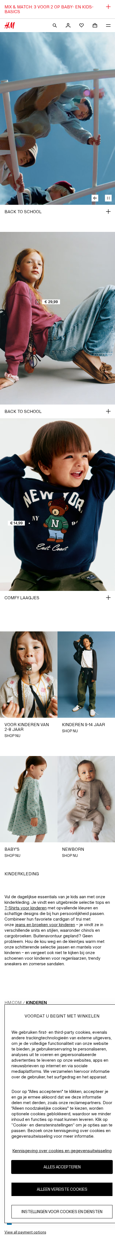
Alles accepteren (62, 1166)
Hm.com (12, 1002)
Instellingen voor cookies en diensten (61, 1211)
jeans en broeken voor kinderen (45, 924)
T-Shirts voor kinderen (25, 907)
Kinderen (36, 1002)
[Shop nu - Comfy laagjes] (108, 597)
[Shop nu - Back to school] (108, 411)
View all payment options (25, 1232)
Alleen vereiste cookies (62, 1189)
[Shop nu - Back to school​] (108, 211)
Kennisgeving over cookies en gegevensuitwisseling (62, 1150)
